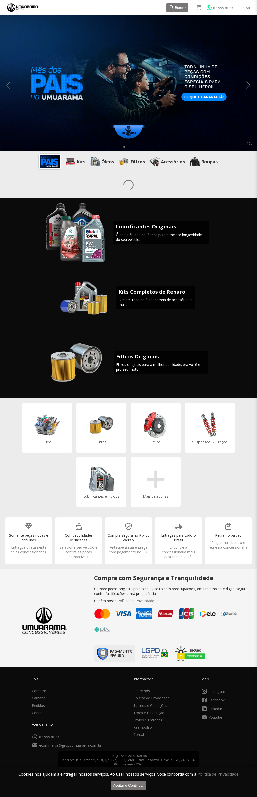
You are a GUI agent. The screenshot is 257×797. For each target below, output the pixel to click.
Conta (37, 712)
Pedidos (38, 705)
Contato (140, 734)
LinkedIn (215, 708)
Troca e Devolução (148, 712)
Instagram (217, 691)
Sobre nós (141, 690)
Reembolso (142, 727)
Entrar (245, 7)
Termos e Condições (150, 705)
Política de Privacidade (218, 774)
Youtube (215, 717)
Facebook (217, 700)
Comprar (39, 690)
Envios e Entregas (147, 720)
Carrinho (39, 698)
